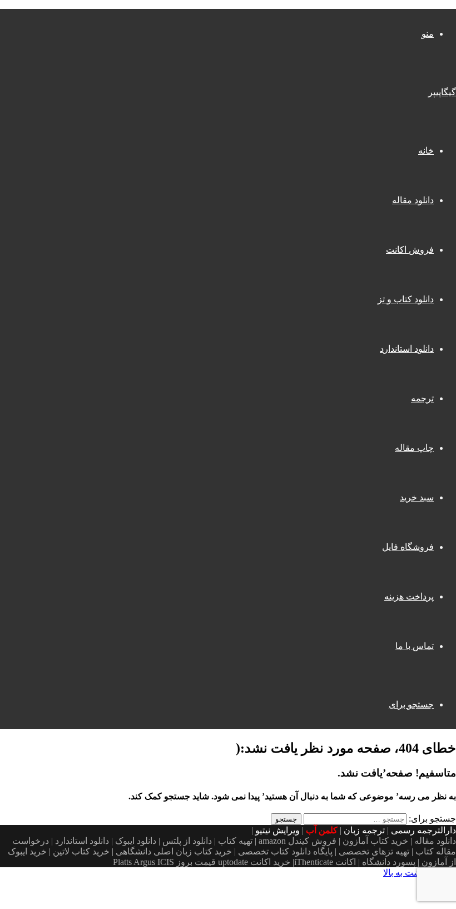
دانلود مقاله (413, 200)
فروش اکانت (410, 249)
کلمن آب (322, 830)
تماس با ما (414, 646)
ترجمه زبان (364, 830)
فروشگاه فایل (408, 547)
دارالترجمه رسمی (423, 830)
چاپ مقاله (414, 448)
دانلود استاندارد (407, 348)
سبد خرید (417, 497)
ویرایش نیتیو (277, 830)
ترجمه (422, 398)
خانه (426, 150)
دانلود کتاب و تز (406, 299)
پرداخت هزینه (409, 596)
